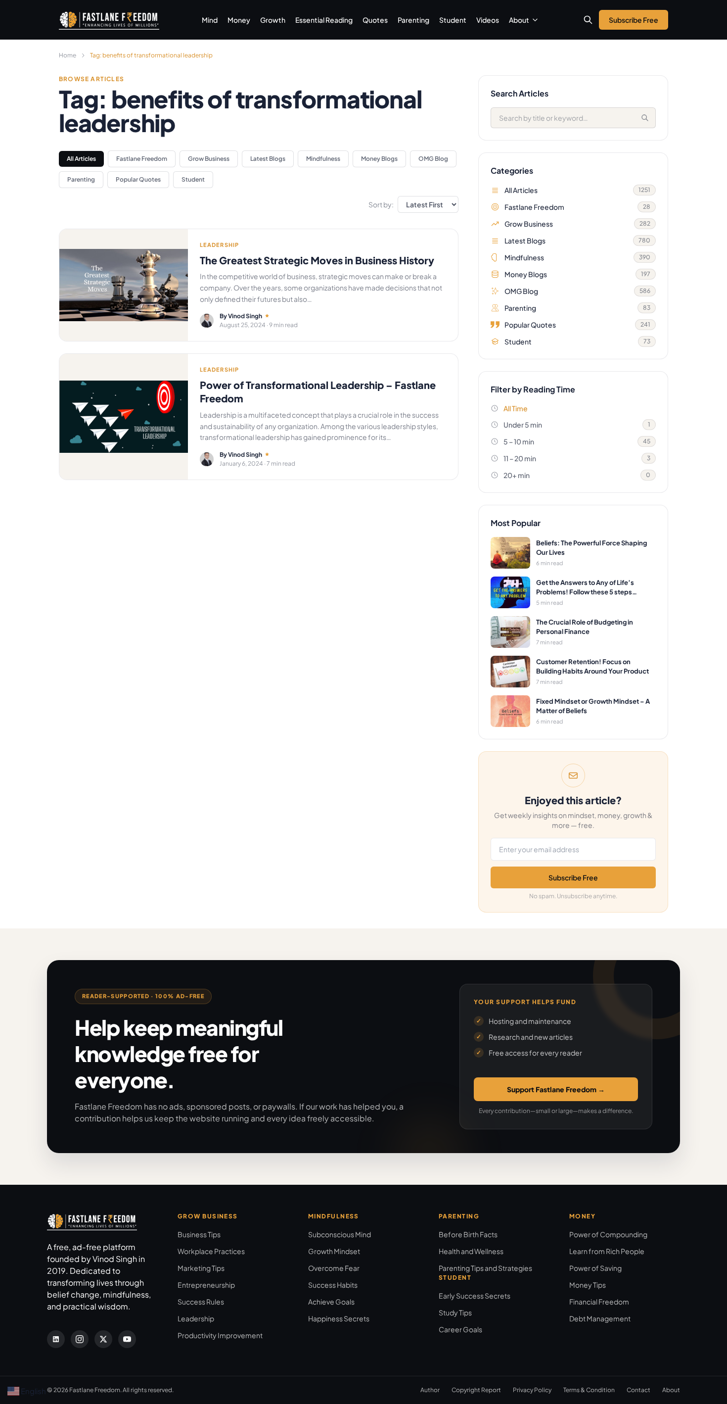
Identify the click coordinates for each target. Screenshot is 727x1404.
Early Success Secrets (474, 1295)
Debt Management (600, 1318)
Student (452, 19)
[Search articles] (588, 20)
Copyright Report (476, 1390)
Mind (210, 19)
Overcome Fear (334, 1267)
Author (430, 1390)
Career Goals (460, 1329)
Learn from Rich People (606, 1251)
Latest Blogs (267, 158)
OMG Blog (433, 158)
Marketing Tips (201, 1267)
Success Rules (201, 1301)
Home (67, 55)
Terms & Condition (589, 1390)
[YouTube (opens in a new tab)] (127, 1339)
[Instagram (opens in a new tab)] (80, 1339)
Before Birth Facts (468, 1234)
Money (238, 19)
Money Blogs (379, 158)
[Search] (645, 118)
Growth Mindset (334, 1251)
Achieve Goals (331, 1301)
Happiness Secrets (338, 1318)
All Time (515, 408)
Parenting (413, 19)
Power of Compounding (608, 1234)
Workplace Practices (211, 1251)
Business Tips (199, 1234)
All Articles (81, 158)
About (519, 19)
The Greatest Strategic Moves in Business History (317, 260)
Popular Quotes (138, 179)
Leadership (196, 1318)
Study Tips (455, 1312)
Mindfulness (323, 158)
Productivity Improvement (220, 1335)
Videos (487, 19)
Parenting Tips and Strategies (485, 1267)
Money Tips (587, 1284)
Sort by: (381, 204)
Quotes (375, 19)
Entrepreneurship (206, 1284)
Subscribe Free (573, 877)
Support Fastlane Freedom (556, 1089)
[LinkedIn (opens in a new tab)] (56, 1339)
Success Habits (333, 1284)
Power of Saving (595, 1267)
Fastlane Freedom (141, 158)
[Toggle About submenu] (535, 20)
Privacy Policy (532, 1390)
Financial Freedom (599, 1301)
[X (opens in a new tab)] (103, 1339)
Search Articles (519, 93)
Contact (638, 1390)
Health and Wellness (471, 1251)
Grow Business (208, 158)
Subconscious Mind (339, 1234)
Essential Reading (324, 19)
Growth (272, 19)
